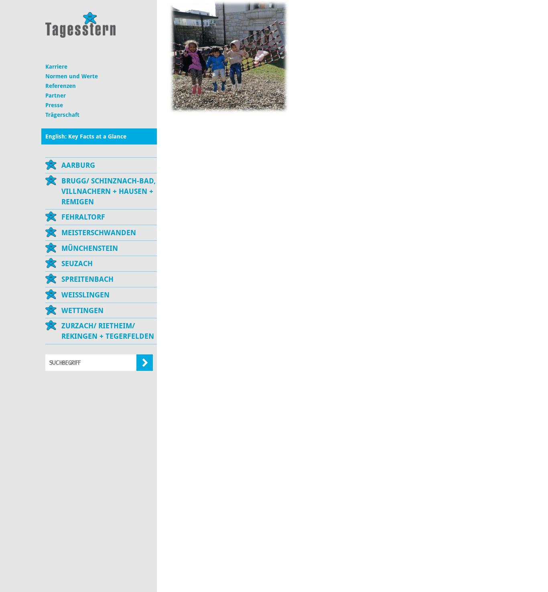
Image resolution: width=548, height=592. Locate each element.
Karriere (56, 66)
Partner (55, 95)
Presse (54, 105)
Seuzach (77, 263)
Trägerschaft (62, 115)
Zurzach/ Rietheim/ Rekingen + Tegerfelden (107, 330)
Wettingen (82, 310)
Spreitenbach (87, 279)
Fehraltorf (83, 217)
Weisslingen (85, 295)
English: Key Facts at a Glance (85, 136)
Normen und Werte (71, 76)
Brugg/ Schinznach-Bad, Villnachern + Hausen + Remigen (108, 191)
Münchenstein (89, 248)
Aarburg (78, 165)
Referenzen (60, 86)
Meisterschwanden (98, 232)
